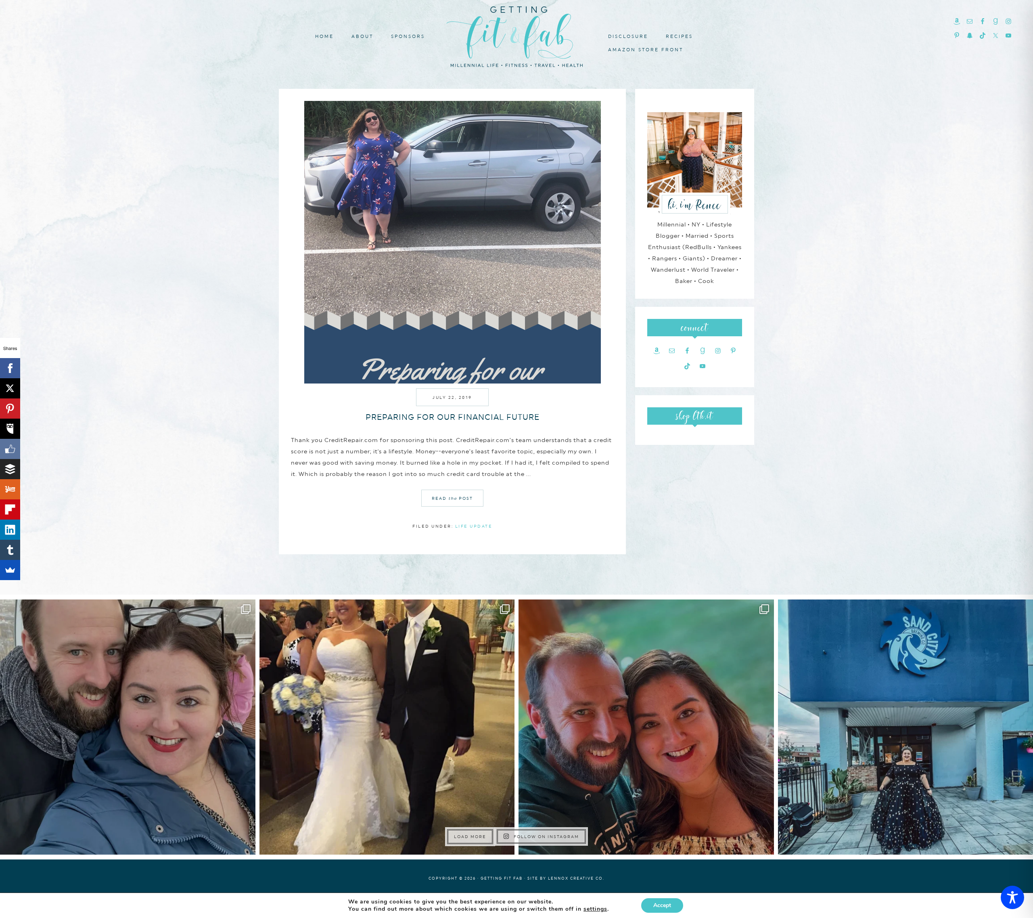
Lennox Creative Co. (576, 878)
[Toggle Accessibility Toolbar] (1012, 897)
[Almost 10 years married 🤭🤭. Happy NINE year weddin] (387, 727)
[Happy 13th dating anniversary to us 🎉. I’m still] (127, 727)
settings (595, 909)
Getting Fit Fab (516, 35)
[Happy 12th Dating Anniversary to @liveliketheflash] (646, 727)
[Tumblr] (10, 550)
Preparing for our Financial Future (453, 417)
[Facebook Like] (10, 449)
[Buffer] (10, 469)
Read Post (452, 498)
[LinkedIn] (10, 530)
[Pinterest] (10, 408)
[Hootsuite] (10, 429)
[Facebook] (10, 368)
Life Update (474, 526)
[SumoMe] (10, 570)
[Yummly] (10, 489)
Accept (662, 905)
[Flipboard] (10, 509)
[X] (10, 388)
